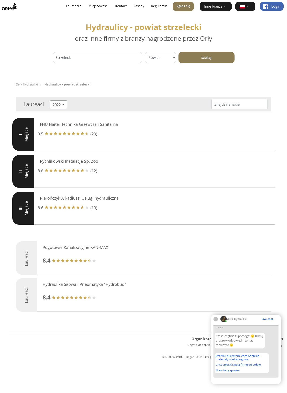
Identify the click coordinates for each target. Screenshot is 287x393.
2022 (57, 104)
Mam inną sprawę (227, 370)
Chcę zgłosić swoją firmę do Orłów (238, 365)
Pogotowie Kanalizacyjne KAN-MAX (75, 247)
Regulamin (159, 6)
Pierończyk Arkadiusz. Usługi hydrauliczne (79, 198)
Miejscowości (98, 6)
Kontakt (121, 6)
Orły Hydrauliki (27, 84)
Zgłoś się (183, 6)
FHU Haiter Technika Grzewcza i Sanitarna (79, 124)
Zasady (139, 6)
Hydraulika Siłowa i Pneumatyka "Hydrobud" (84, 284)
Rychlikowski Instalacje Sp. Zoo (69, 161)
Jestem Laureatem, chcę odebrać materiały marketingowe (237, 357)
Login (275, 6)
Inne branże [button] (213, 6)
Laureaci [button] (72, 6)
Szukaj (206, 58)
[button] (245, 6)
